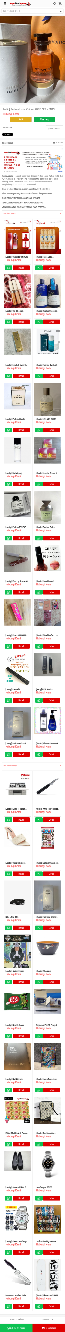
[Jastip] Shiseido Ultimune (17, 257)
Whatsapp (44, 119)
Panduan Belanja (17, 1319)
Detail (21, 267)
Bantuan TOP (47, 1319)
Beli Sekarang (50, 1328)
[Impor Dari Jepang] (20, 3)
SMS (20, 119)
